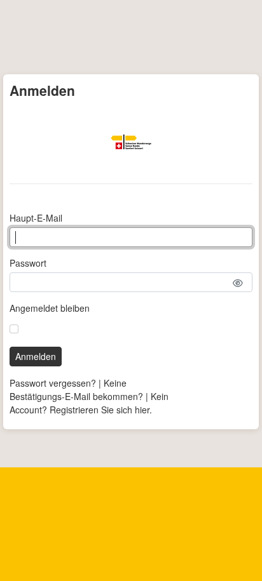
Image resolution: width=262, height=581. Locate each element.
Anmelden (35, 356)
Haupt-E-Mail (36, 217)
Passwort (28, 263)
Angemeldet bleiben (50, 308)
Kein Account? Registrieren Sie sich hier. (89, 403)
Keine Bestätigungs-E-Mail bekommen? (76, 390)
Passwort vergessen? (53, 383)
